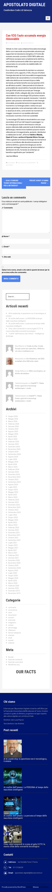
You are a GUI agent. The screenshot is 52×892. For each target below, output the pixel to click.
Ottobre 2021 (13, 538)
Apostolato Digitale (24, 4)
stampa (11, 635)
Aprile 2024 (12, 464)
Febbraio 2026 (13, 424)
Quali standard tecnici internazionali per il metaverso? (13, 183)
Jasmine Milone (27, 43)
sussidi (10, 640)
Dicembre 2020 (14, 560)
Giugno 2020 (13, 576)
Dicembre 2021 (14, 533)
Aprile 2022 (12, 522)
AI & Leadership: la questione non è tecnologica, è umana (25, 760)
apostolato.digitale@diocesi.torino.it (28, 873)
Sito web (7, 257)
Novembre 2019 (14, 593)
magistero (12, 623)
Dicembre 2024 (14, 447)
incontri (11, 618)
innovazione (22, 163)
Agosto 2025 (13, 431)
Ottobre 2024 (13, 452)
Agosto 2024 (13, 457)
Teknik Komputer (21, 383)
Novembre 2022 (14, 507)
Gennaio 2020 (13, 588)
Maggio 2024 (13, 462)
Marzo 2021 (12, 553)
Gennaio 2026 (13, 426)
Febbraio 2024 (13, 469)
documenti (12, 615)
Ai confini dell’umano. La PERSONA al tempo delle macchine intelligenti (26, 788)
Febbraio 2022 (13, 528)
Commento (8, 208)
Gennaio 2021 (13, 558)
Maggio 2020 (13, 578)
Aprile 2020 (12, 581)
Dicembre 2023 (14, 474)
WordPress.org (13, 665)
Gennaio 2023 (13, 502)
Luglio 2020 (12, 573)
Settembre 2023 (14, 482)
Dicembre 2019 (14, 591)
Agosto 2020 (13, 570)
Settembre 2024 (14, 454)
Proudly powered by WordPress (14, 887)
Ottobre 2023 (13, 479)
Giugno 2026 (13, 416)
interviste (11, 620)
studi (10, 638)
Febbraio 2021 (13, 555)
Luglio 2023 (12, 487)
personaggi (12, 628)
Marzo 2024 (12, 467)
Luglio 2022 (12, 515)
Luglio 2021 (12, 543)
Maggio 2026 (13, 419)
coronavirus (12, 610)
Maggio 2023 (13, 492)
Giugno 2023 (13, 490)
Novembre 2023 (14, 477)
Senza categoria (14, 633)
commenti (11, 163)
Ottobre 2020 (13, 565)
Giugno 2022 (13, 517)
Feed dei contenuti (15, 660)
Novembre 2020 (14, 563)
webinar (11, 643)
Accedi (10, 657)
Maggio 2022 (13, 520)
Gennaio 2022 (13, 530)
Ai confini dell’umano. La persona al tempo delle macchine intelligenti (25, 816)
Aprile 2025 (12, 437)
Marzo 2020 (12, 583)
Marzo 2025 (12, 439)
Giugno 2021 (13, 545)
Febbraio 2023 (13, 500)
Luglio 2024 (12, 459)
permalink (9, 165)
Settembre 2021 (14, 540)
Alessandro (19, 359)
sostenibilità (31, 163)
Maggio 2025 (13, 434)
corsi (10, 612)
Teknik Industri (20, 396)
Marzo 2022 (12, 525)
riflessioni (11, 630)
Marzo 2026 (12, 421)
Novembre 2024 (14, 449)
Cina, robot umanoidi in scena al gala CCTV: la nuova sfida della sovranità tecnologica (24, 845)
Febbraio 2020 (13, 586)
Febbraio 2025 (13, 442)
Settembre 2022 (14, 512)
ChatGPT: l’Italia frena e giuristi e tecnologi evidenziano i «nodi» (29, 385)
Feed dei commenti (15, 662)
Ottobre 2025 (13, 429)
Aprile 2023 (12, 495)
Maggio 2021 (13, 548)
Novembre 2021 (14, 535)
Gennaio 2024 (13, 472)
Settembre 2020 (14, 568)
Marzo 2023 (12, 497)
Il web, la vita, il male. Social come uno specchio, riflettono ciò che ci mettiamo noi (30, 348)
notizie (10, 625)
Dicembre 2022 (14, 505)
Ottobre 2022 (13, 510)
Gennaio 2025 (13, 444)
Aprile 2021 (12, 550)
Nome (7, 236)
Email (7, 247)
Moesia (36, 887)
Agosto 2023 (13, 485)
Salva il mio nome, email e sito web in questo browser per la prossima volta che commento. (25, 271)
